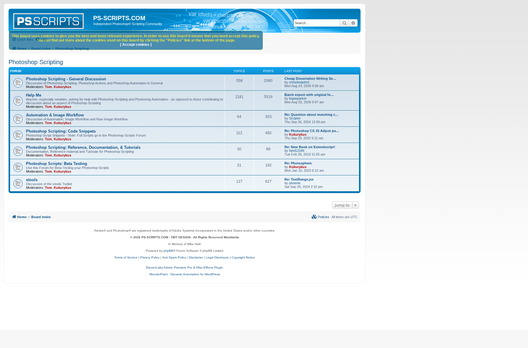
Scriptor (295, 118)
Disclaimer (196, 257)
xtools (32, 180)
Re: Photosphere (298, 163)
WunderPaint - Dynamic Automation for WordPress (184, 274)
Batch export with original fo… (309, 95)
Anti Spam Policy (174, 257)
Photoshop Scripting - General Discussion (66, 79)
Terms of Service (126, 257)
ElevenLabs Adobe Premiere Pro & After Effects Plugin (184, 267)
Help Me (33, 95)
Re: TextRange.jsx (299, 179)
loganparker (298, 98)
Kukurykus (62, 87)
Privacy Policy (150, 257)
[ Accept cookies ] (136, 44)
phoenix (295, 183)
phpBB (168, 250)
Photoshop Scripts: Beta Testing (56, 163)
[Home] (51, 20)
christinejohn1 (299, 82)
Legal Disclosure (217, 257)
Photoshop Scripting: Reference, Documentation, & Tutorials (83, 147)
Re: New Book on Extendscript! (309, 147)
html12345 (296, 150)
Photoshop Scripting (36, 62)
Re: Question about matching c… (311, 114)
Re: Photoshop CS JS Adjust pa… (311, 131)
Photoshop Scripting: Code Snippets (61, 131)
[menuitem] (320, 217)
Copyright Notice (243, 257)
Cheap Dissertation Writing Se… (310, 78)
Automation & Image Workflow (55, 115)
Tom (48, 87)
